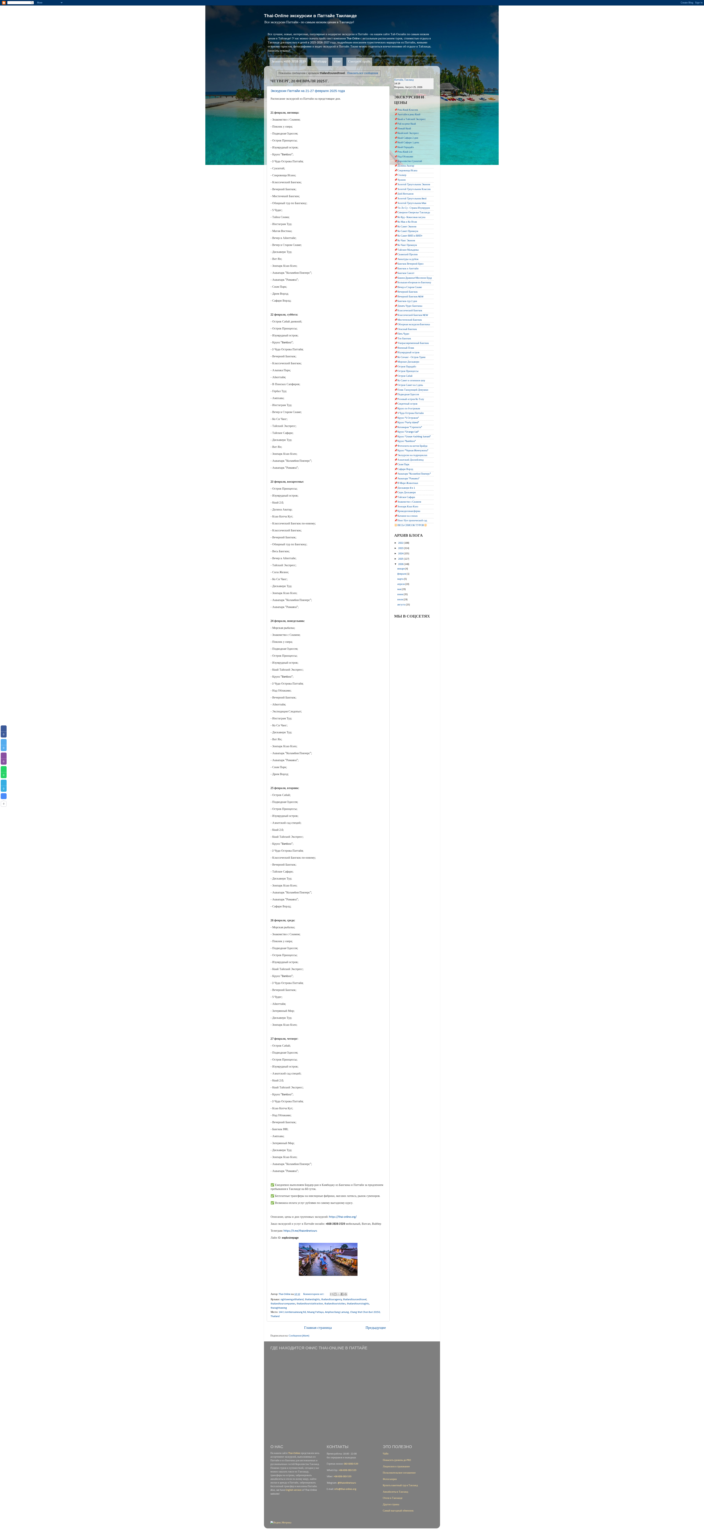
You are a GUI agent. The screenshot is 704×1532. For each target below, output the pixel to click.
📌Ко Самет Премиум (406, 231)
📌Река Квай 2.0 (403, 152)
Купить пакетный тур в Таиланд (400, 1485)
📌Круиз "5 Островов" (406, 418)
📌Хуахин (400, 180)
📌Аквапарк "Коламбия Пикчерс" (412, 474)
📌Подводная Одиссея (406, 394)
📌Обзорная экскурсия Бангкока (412, 324)
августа (401, 604)
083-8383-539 (351, 1464)
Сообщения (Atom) (299, 1335)
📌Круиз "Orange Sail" (406, 432)
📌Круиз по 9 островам (407, 408)
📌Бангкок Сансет (404, 273)
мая (399, 589)
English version (294, 1490)
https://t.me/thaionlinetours (300, 1230)
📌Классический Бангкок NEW (411, 315)
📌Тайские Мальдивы (406, 250)
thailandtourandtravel (354, 1299)
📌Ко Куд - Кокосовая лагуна (409, 217)
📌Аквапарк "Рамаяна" (406, 478)
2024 (401, 553)
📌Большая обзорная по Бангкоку (412, 282)
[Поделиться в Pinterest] (345, 1294)
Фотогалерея (390, 1479)
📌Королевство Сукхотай (408, 161)
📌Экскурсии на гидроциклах (410, 455)
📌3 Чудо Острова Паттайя (408, 413)
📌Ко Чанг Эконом (404, 240)
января (401, 568)
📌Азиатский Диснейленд (408, 460)
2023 (401, 548)
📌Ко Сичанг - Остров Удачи (410, 357)
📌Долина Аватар (404, 166)
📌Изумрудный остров (406, 352)
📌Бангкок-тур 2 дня (405, 301)
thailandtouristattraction (310, 1303)
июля (400, 599)
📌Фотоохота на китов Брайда (410, 446)
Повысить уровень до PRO (397, 1460)
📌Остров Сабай (403, 376)
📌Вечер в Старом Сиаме (408, 287)
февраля (402, 574)
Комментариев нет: (314, 1294)
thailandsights (312, 1299)
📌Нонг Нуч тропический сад (410, 520)
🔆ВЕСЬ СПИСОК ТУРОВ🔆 (410, 525)
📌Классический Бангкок (408, 310)
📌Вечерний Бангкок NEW (408, 296)
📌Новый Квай (402, 128)
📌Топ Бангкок (402, 338)
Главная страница (318, 1328)
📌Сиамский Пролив (406, 254)
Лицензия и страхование (396, 1466)
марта (400, 579)
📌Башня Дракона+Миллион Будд (413, 278)
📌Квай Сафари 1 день (406, 142)
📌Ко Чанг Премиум (405, 245)
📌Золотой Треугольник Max (410, 203)
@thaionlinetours (347, 1483)
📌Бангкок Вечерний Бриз (408, 264)
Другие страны (391, 1504)
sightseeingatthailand (292, 1299)
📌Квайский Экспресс (406, 133)
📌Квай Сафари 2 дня (406, 138)
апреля (401, 584)
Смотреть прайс (359, 61)
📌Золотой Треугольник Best (410, 198)
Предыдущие (376, 1328)
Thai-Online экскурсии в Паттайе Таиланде (310, 15)
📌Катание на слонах (406, 516)
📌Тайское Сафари (404, 497)
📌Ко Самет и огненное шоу (409, 380)
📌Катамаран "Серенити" (408, 427)
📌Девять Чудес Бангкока (408, 306)
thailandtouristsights (358, 1303)
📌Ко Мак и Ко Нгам (405, 222)
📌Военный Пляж (404, 348)
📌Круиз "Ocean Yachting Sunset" (412, 436)
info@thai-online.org (345, 1489)
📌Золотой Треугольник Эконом (412, 184)
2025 (401, 559)
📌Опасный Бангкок (405, 329)
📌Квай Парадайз (404, 147)
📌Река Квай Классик (406, 110)
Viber (337, 61)
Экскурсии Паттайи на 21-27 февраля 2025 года (308, 91)
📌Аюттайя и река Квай (407, 114)
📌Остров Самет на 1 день (408, 385)
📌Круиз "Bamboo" (405, 441)
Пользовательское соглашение (399, 1473)
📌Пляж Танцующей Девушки (411, 390)
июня (400, 594)
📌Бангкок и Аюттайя (406, 268)
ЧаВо (385, 1453)
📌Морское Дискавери (406, 362)
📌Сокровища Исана (405, 170)
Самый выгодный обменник (398, 1510)
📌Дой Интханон (404, 194)
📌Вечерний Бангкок (406, 292)
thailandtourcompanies (283, 1303)
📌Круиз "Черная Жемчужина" (411, 450)
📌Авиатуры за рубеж (406, 259)
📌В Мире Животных (406, 483)
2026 (401, 564)
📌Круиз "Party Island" (406, 422)
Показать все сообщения (362, 73)
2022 (401, 543)
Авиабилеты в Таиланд (395, 1492)
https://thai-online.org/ (343, 1217)
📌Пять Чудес (401, 334)
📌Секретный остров (405, 404)
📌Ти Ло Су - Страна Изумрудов (412, 208)
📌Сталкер (400, 175)
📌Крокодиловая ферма (407, 511)
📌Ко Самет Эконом (405, 226)
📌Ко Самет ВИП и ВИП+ (408, 236)
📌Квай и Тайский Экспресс (410, 119)
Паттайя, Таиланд (404, 80)
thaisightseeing (279, 1308)
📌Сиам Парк (401, 464)
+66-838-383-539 (347, 1470)
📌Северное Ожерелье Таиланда (412, 212)
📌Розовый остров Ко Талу (409, 399)
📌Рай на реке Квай (405, 124)
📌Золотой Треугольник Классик (412, 189)
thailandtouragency (331, 1299)
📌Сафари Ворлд (403, 469)
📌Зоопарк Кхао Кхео (406, 506)
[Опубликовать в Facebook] (342, 1294)
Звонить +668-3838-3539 (288, 61)
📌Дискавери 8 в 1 (404, 488)
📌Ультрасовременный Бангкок (411, 343)
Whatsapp (320, 61)
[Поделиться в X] (338, 1294)
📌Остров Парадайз (405, 366)
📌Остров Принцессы (406, 371)
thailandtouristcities (335, 1303)
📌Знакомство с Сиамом (407, 502)
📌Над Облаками (403, 156)
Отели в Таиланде (392, 1498)
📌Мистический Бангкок (408, 320)
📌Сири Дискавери (405, 492)
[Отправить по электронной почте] (331, 1294)
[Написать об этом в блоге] (335, 1294)
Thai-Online (294, 1453)
